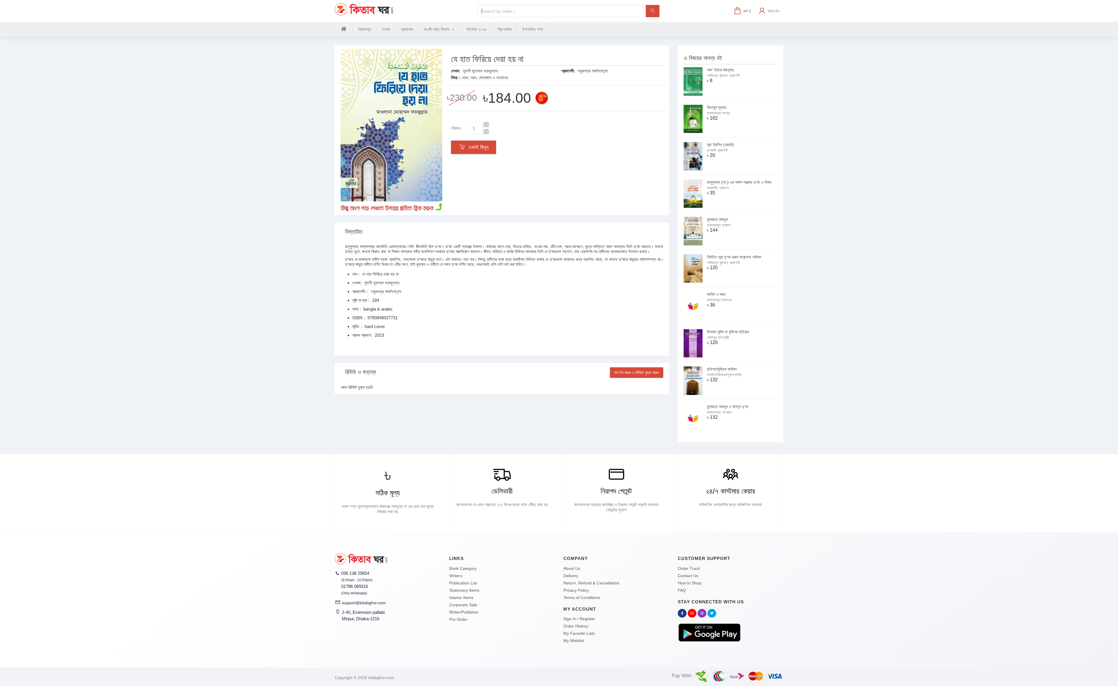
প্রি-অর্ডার (505, 29)
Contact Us (688, 575)
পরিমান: (456, 128)
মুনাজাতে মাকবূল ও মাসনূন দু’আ (727, 406)
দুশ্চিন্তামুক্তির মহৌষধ (722, 369)
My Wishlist (573, 640)
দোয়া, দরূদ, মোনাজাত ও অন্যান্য (484, 77)
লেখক (386, 29)
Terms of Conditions (581, 597)
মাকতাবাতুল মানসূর (718, 113)
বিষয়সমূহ (364, 29)
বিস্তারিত (353, 231)
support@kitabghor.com (364, 602)
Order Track (689, 568)
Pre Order (458, 619)
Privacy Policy (576, 590)
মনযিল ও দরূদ (716, 294)
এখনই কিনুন (477, 147)
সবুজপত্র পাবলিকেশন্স (593, 70)
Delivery (570, 575)
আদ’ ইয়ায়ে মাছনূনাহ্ (720, 70)
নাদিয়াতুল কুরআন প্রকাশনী (723, 75)
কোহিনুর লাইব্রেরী (718, 337)
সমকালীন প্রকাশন (718, 188)
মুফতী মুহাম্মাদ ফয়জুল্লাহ (480, 70)
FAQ (682, 590)
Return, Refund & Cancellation (591, 583)
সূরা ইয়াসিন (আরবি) (720, 144)
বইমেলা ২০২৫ (476, 29)
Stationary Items (464, 590)
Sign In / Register (579, 618)
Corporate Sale (463, 604)
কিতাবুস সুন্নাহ (716, 107)
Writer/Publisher (464, 612)
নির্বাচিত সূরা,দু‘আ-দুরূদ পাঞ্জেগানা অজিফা (734, 257)
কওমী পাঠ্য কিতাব (437, 29)
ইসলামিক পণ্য (532, 29)
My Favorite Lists (579, 633)
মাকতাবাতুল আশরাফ (719, 412)
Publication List (463, 583)
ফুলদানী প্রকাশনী (717, 150)
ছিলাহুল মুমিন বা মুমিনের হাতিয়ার (728, 331)
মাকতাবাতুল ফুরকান (718, 225)
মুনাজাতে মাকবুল (717, 219)
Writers (455, 575)
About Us (571, 568)
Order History (575, 626)
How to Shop (689, 583)
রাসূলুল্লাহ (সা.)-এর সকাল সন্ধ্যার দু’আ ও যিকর (739, 182)
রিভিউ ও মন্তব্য (360, 372)
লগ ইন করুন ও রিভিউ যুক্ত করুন (636, 372)
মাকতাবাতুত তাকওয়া (719, 300)
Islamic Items (461, 597)
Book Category (463, 568)
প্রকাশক (407, 29)
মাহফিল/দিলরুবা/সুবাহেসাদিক (724, 375)
